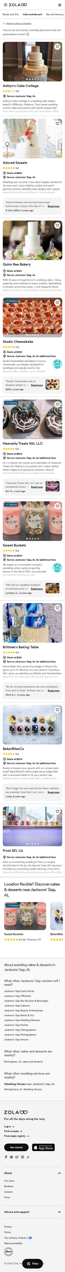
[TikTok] (28, 1157)
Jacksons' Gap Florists (16, 1025)
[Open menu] (5, 5)
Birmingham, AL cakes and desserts (23, 1061)
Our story (9, 1180)
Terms (7, 1232)
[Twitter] (17, 1157)
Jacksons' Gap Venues (16, 1039)
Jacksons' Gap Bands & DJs (19, 1015)
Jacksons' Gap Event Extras (19, 991)
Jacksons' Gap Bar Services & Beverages (26, 1000)
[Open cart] (60, 5)
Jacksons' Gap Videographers (20, 1029)
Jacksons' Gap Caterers (17, 1005)
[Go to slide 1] (27, 79)
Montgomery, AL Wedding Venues (23, 1089)
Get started (16, 1147)
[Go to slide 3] (32, 79)
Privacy (8, 1226)
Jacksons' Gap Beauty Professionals (23, 1010)
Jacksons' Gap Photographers (20, 1034)
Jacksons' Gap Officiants (17, 996)
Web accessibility (13, 1243)
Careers (8, 1191)
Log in (7, 1126)
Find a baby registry (15, 1136)
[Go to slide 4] (35, 79)
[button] (57, 47)
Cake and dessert (32, 14)
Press (7, 1197)
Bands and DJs (11, 14)
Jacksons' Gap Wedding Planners (22, 1020)
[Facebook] (6, 1157)
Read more (53, 206)
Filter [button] (35, 1263)
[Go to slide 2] (29, 79)
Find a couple (11, 1131)
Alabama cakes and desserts (18, 23)
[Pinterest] (11, 1157)
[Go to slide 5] (38, 79)
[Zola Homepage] (18, 4)
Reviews (8, 1186)
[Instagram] (22, 1157)
